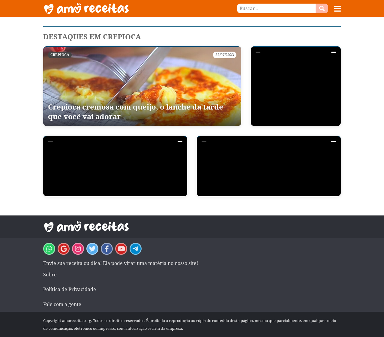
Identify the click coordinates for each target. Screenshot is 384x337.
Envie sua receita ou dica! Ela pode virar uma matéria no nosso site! (120, 263)
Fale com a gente (62, 304)
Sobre (50, 274)
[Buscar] (322, 8)
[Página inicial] (117, 8)
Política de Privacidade (69, 289)
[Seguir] (78, 249)
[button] (337, 9)
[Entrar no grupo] (49, 249)
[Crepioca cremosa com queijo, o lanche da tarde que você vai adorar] (142, 86)
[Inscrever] (121, 249)
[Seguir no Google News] (64, 249)
